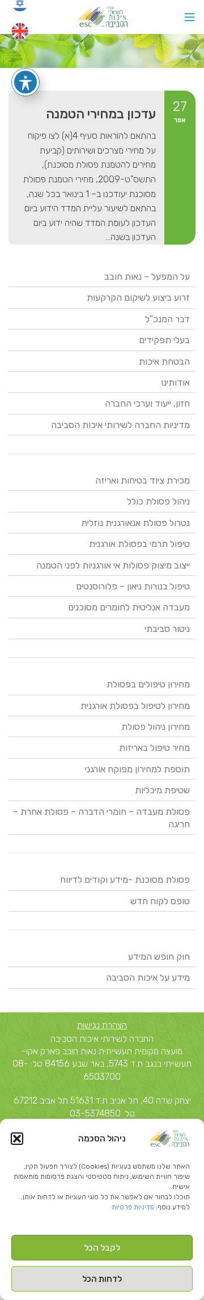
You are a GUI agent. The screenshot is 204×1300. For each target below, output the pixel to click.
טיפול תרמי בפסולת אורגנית (139, 543)
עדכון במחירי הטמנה (101, 114)
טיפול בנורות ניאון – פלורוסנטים (133, 586)
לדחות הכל (102, 1279)
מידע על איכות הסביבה (148, 977)
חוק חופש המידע (159, 956)
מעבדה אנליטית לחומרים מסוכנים (129, 607)
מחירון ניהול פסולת (155, 726)
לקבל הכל (102, 1248)
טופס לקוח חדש (160, 901)
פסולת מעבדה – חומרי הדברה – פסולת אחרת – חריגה (101, 817)
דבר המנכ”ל (167, 319)
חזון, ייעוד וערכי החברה (147, 403)
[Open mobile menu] (189, 17)
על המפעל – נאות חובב (147, 276)
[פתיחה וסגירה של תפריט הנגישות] (25, 82)
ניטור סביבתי (167, 628)
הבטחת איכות (164, 361)
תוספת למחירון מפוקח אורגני (137, 769)
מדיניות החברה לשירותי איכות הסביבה (120, 425)
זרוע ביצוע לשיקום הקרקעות (138, 297)
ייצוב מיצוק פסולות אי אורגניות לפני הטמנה (113, 565)
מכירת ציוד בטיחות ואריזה (142, 480)
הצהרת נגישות (102, 1025)
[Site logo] (102, 16)
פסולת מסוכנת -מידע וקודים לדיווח (125, 879)
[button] (17, 1138)
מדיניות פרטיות (133, 1207)
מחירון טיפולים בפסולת (148, 684)
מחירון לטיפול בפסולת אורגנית (135, 705)
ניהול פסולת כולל (158, 501)
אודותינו (175, 382)
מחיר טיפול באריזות (154, 747)
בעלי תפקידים (164, 340)
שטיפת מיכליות (162, 790)
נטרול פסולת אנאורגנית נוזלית (135, 523)
